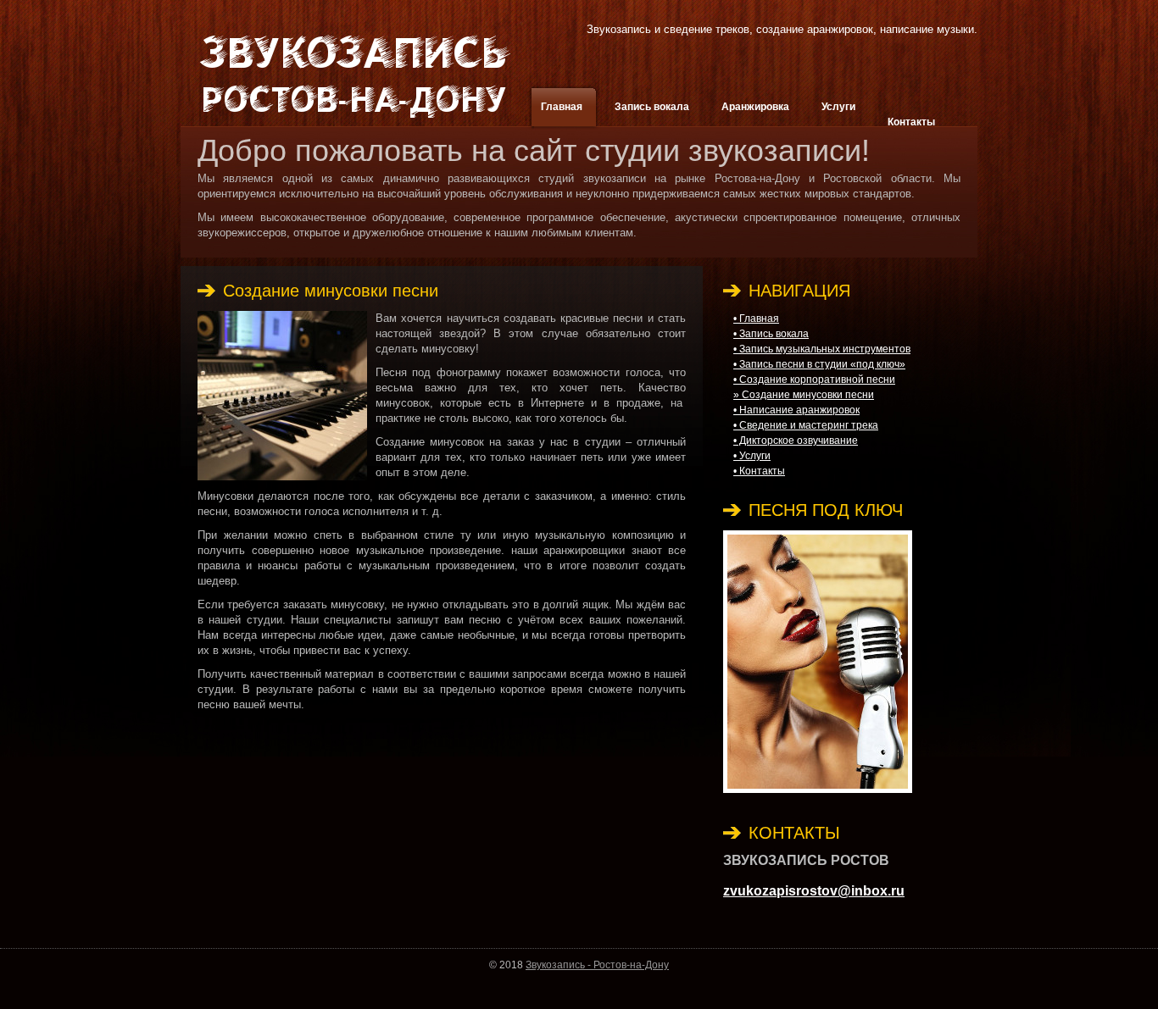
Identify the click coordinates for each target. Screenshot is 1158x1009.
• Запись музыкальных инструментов (821, 349)
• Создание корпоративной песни (814, 379)
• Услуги (752, 456)
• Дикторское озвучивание (795, 440)
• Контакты (759, 471)
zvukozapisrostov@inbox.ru (814, 891)
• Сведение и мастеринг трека (805, 425)
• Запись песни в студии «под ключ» (819, 364)
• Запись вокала (771, 334)
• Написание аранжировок (796, 410)
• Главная (756, 318)
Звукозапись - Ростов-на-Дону (597, 965)
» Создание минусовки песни (803, 395)
